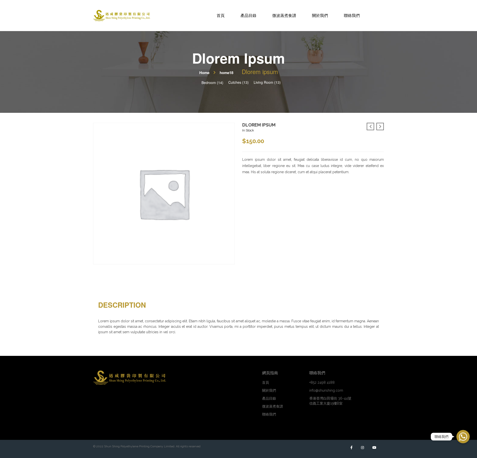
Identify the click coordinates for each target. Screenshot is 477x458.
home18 (226, 72)
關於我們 (269, 390)
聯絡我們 (269, 414)
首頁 (265, 382)
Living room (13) (267, 82)
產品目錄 (269, 398)
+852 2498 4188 (322, 382)
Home (204, 72)
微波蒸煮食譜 (272, 406)
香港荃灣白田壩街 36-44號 (330, 400)
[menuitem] (220, 15)
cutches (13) (238, 82)
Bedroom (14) (212, 82)
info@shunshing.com (326, 390)
